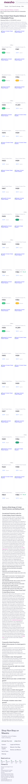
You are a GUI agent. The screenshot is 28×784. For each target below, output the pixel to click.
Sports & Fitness (9, 9)
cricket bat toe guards (17, 620)
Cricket (16, 9)
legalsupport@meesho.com (6, 779)
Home (2, 9)
